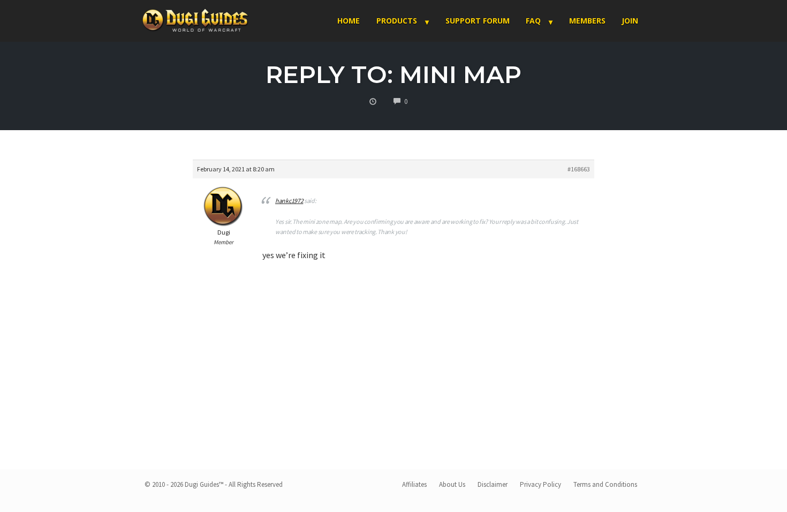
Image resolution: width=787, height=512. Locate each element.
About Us (452, 484)
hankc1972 (289, 201)
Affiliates (414, 484)
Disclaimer (493, 484)
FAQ (533, 21)
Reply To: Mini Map (393, 74)
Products (396, 21)
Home (348, 21)
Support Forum (477, 21)
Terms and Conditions (605, 484)
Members (587, 21)
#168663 (578, 169)
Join (630, 21)
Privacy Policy (540, 484)
